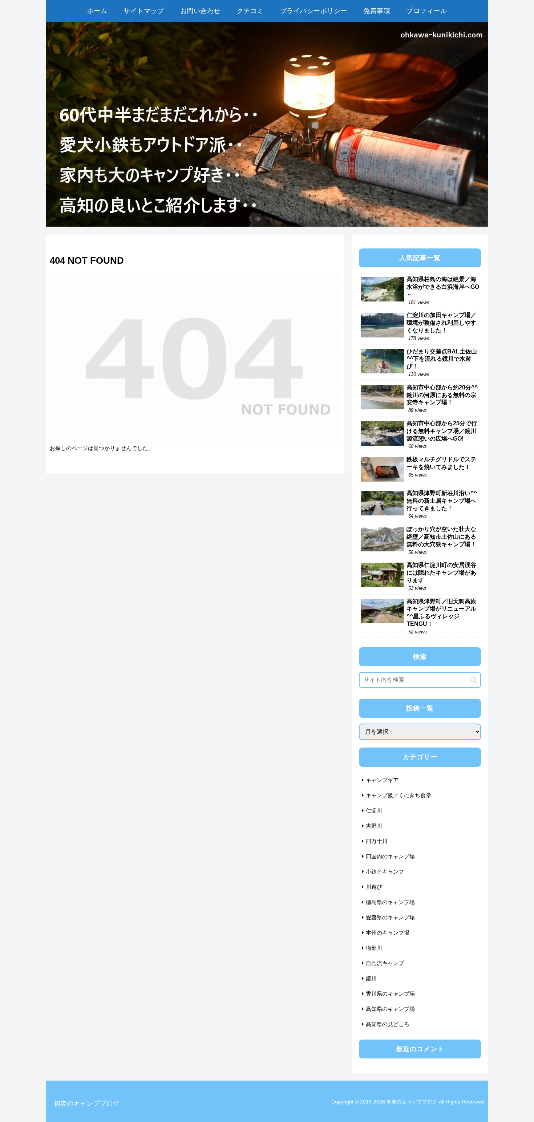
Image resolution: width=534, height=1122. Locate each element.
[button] (473, 680)
